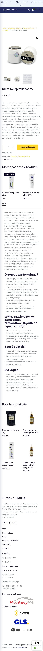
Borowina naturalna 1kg (10, 431)
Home (4, 28)
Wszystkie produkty (15, 28)
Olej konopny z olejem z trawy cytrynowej (29, 465)
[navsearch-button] (29, 10)
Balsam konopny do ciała (10, 194)
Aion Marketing (21, 647)
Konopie (5, 30)
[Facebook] (4, 523)
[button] (37, 38)
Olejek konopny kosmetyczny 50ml (31, 431)
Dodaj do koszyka (28, 147)
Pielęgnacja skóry (30, 28)
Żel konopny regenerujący (8, 464)
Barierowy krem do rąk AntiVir (31, 194)
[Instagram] (9, 523)
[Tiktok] (14, 523)
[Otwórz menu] (37, 10)
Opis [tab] (4, 203)
